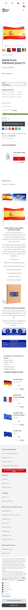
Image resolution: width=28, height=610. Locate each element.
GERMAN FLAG (6, 511)
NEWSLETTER (6, 487)
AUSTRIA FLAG (6, 527)
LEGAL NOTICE (7, 457)
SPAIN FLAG (6, 531)
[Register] (12, 3)
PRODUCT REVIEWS (8, 184)
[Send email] (16, 129)
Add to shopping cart (14, 124)
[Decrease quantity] (11, 119)
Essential (7, 582)
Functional (7, 593)
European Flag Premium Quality (18, 414)
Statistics (7, 585)
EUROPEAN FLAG (7, 539)
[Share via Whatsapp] (19, 129)
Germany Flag (18, 379)
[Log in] (6, 3)
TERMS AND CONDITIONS (10, 465)
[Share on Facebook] (3, 129)
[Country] (18, 3)
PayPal (6, 591)
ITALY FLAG (5, 523)
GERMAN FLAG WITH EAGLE (11, 515)
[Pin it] (13, 129)
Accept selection (14, 600)
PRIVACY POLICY (7, 461)
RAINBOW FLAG (7, 549)
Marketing (7, 587)
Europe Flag (17, 430)
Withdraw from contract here (14, 470)
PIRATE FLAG (6, 553)
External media (8, 589)
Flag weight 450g (19, 152)
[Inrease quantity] (8, 119)
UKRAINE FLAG (7, 535)
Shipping (15, 110)
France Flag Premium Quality (18, 396)
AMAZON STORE (7, 501)
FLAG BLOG (5, 483)
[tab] (6, 181)
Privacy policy (20, 580)
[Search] (23, 3)
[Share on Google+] (9, 129)
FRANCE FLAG (6, 519)
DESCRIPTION (6, 180)
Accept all (14, 605)
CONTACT (5, 479)
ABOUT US (5, 497)
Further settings (6, 596)
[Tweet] (6, 129)
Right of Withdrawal (10, 453)
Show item (19, 385)
